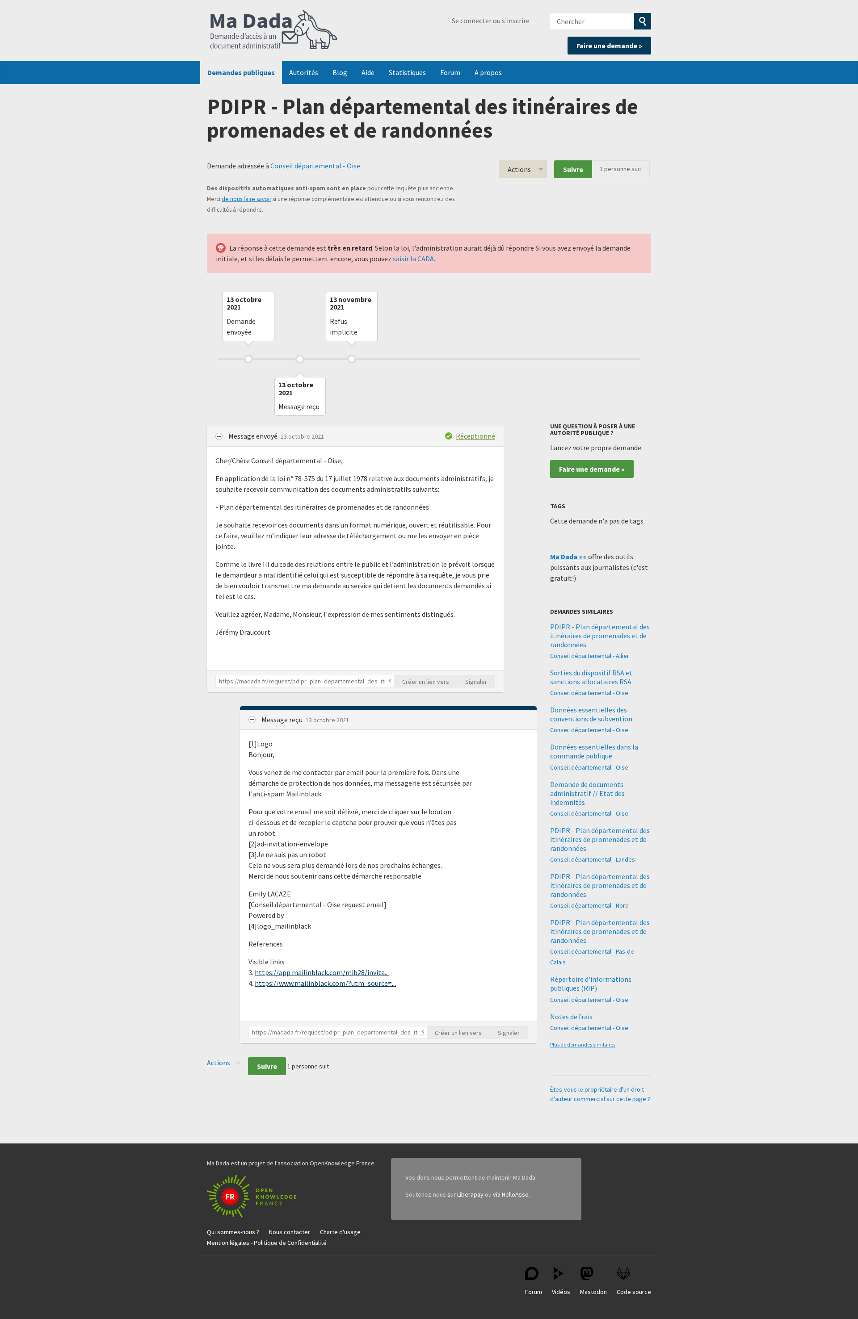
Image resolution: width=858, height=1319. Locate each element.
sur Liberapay (465, 1194)
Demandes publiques (241, 72)
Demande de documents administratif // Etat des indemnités (587, 793)
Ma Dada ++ (568, 556)
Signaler (476, 682)
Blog (339, 72)
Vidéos (561, 1292)
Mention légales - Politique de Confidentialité (267, 1243)
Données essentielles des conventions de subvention (591, 714)
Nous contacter (289, 1232)
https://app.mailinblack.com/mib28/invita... (322, 972)
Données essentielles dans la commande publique (594, 751)
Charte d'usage (340, 1232)
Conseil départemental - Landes (592, 859)
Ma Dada (274, 30)
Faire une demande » (609, 45)
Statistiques (407, 72)
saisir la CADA (413, 258)
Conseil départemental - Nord (589, 905)
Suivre (573, 169)
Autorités (303, 72)
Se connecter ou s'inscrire (491, 20)
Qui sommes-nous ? (233, 1232)
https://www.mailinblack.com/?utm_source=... (325, 983)
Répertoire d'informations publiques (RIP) (590, 983)
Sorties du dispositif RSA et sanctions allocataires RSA (591, 677)
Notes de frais (571, 1016)
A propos (488, 72)
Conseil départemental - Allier (589, 656)
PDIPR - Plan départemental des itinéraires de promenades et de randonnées (600, 635)
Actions (519, 169)
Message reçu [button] (282, 719)
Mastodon (593, 1292)
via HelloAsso (511, 1194)
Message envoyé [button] (253, 435)
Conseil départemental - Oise (315, 165)
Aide (368, 72)
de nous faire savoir (246, 199)
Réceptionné (475, 435)
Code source (634, 1292)
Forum (450, 72)
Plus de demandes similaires (582, 1044)
